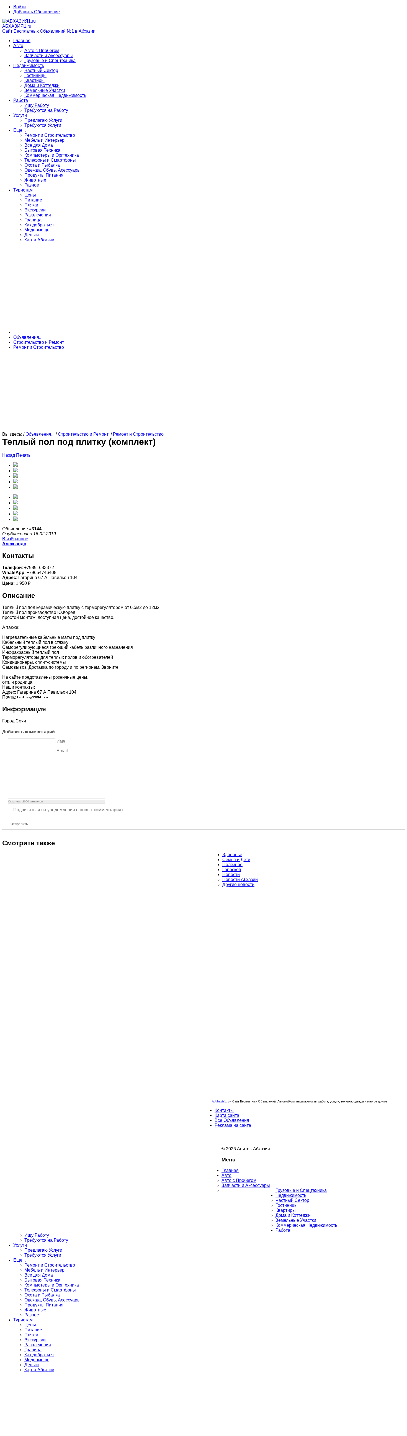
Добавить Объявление (36, 11)
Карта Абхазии (39, 239)
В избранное (15, 538)
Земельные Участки (44, 90)
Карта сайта (227, 1115)
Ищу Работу (36, 105)
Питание (33, 200)
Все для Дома (38, 145)
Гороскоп (231, 869)
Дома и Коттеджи (42, 85)
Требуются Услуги (42, 125)
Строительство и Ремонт (38, 342)
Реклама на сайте (233, 1125)
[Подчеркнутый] (25, 760)
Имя (60, 741)
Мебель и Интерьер (44, 140)
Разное (31, 185)
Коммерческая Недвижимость (55, 95)
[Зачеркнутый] (32, 760)
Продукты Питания (43, 175)
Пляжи (31, 205)
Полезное (232, 864)
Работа (20, 100)
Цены (30, 195)
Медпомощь (36, 230)
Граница (33, 220)
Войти (19, 6)
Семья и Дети (236, 859)
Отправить (19, 824)
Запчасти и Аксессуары (48, 55)
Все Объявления (232, 1120)
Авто (18, 45)
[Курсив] (18, 760)
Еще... (19, 130)
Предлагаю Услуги (43, 120)
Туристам (23, 190)
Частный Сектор (41, 70)
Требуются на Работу (46, 110)
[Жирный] (11, 760)
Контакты (224, 1110)
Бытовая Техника (42, 150)
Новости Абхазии (240, 879)
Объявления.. (27, 337)
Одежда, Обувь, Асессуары (52, 170)
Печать (23, 455)
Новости (231, 874)
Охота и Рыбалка (42, 165)
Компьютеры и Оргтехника (51, 155)
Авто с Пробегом (41, 50)
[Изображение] (38, 760)
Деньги (31, 235)
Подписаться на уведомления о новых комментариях (68, 809)
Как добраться (39, 225)
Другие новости (238, 884)
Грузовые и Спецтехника (50, 60)
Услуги (20, 115)
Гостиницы (35, 75)
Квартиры (34, 80)
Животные (35, 180)
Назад (9, 455)
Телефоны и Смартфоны (50, 160)
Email (62, 750)
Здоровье (232, 854)
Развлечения (37, 215)
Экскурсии (35, 210)
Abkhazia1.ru (221, 1101)
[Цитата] (45, 760)
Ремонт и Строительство (49, 135)
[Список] (52, 760)
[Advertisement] (203, 285)
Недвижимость (28, 65)
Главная (21, 40)
